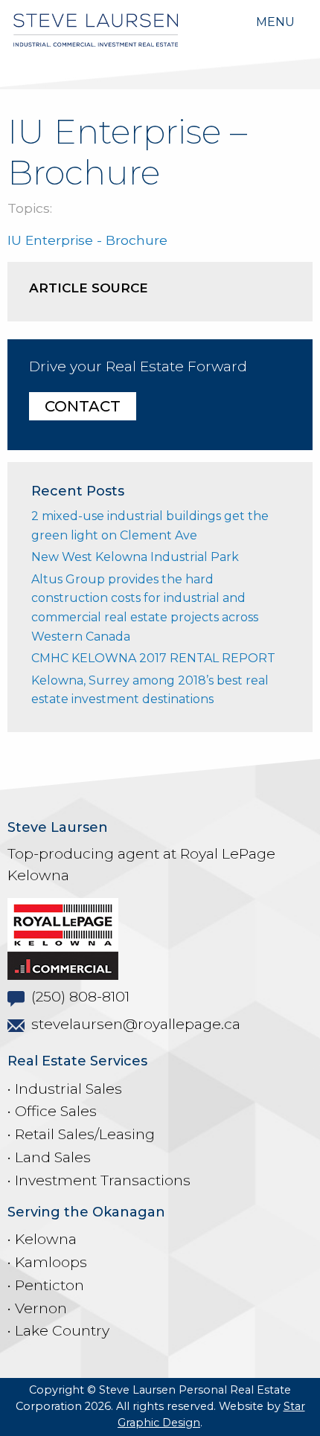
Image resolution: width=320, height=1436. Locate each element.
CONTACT (83, 406)
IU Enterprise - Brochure (87, 240)
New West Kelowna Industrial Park (135, 557)
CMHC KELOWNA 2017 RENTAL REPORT (153, 658)
